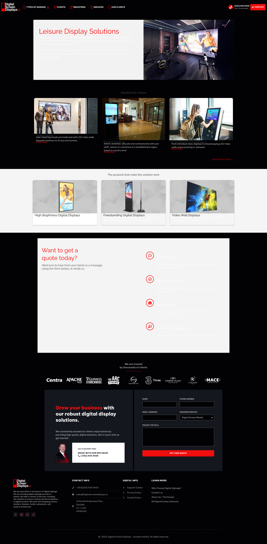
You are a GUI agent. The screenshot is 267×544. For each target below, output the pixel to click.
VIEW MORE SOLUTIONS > (222, 159)
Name (145, 399)
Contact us (157, 492)
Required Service (188, 412)
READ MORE (41, 142)
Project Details (150, 425)
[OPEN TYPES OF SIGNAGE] (47, 7)
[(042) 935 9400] (230, 7)
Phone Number (187, 399)
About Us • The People (162, 497)
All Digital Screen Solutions (165, 501)
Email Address (149, 412)
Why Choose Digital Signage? (166, 488)
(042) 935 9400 (241, 6)
